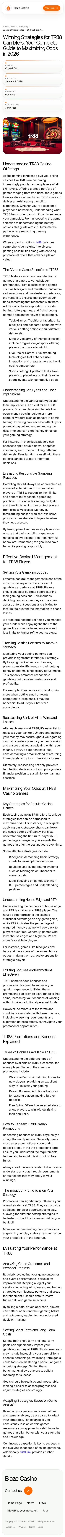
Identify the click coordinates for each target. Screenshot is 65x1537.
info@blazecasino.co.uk (22, 1510)
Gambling (23, 26)
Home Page (14, 1502)
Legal (40, 1527)
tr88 (39, 242)
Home (6, 26)
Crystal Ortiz (12, 68)
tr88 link (25, 1452)
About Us (10, 1527)
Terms (32, 1527)
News (14, 26)
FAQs (42, 1502)
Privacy (22, 1527)
